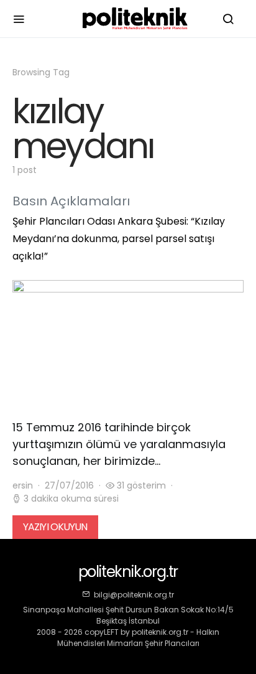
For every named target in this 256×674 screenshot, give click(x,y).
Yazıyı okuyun (55, 527)
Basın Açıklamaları (71, 201)
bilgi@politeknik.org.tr (134, 594)
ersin (22, 485)
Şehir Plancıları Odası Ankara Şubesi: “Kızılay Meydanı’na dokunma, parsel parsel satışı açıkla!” (118, 238)
